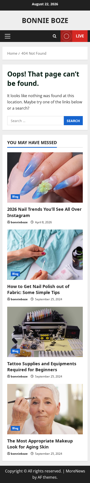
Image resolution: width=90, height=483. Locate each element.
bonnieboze (19, 222)
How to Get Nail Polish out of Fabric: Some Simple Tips (38, 289)
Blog (15, 196)
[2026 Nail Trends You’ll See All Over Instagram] (45, 177)
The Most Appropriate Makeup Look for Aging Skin (40, 444)
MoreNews (75, 471)
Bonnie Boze (45, 20)
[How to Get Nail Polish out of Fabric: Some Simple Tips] (45, 255)
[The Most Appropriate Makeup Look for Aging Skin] (45, 409)
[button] (7, 36)
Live (80, 36)
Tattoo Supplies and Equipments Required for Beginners (41, 366)
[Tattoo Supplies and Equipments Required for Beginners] (45, 332)
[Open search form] (54, 36)
